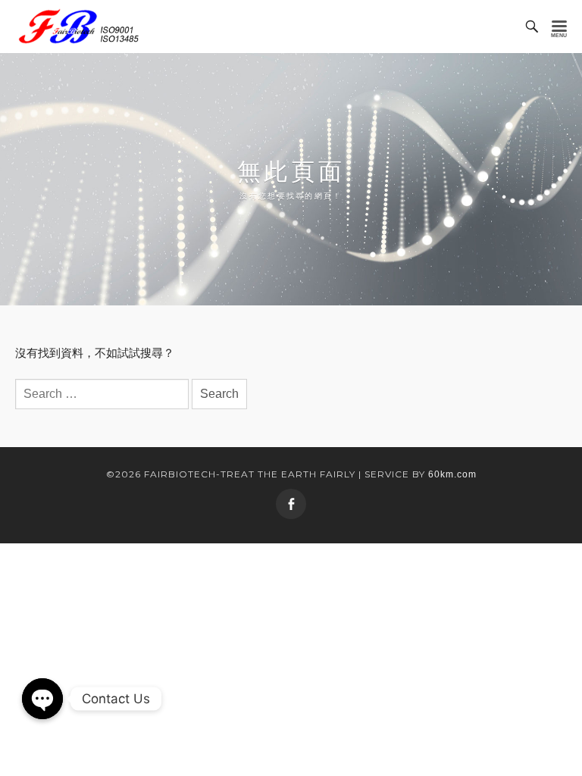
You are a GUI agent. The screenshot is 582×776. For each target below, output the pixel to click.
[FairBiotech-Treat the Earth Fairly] (78, 26)
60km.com (452, 474)
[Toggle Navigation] (559, 26)
